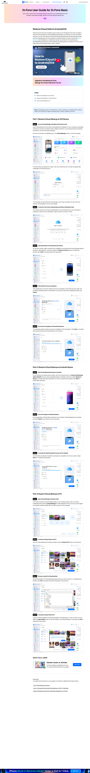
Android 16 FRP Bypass (57, 2)
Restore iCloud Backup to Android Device (46, 98)
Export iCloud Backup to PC (43, 100)
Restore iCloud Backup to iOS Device (45, 95)
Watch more (77, 664)
